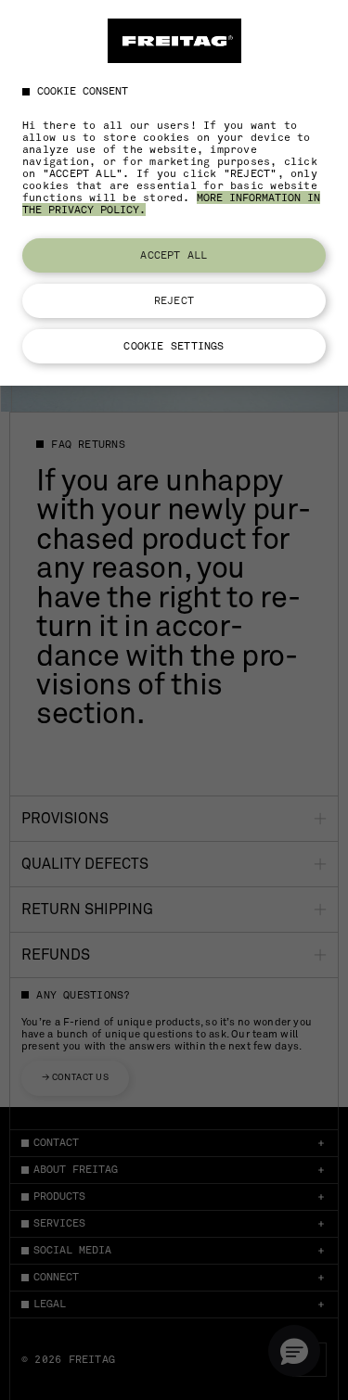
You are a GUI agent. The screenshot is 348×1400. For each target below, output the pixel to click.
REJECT (174, 300)
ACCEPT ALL (173, 254)
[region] (174, 193)
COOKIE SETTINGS (173, 345)
